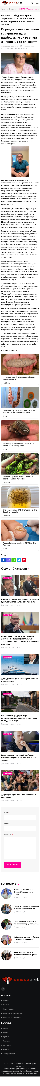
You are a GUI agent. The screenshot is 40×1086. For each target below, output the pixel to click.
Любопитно (7, 1045)
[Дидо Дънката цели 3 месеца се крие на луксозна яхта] (20, 664)
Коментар (8, 835)
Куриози (6, 1037)
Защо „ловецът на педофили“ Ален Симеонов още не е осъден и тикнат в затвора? (18, 757)
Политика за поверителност (13, 1013)
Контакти (6, 1005)
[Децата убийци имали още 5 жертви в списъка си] (20, 780)
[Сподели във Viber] (8, 560)
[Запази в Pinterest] (24, 560)
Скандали (12, 9)
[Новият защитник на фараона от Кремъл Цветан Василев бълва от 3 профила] (20, 585)
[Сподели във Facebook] (3, 560)
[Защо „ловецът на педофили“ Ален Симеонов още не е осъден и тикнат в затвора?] (20, 741)
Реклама (6, 1000)
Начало (3, 9)
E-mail (6, 823)
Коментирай (12, 865)
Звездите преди (9, 1053)
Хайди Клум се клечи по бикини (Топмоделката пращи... (24, 892)
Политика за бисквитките (12, 1017)
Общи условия (8, 1009)
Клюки (5, 1032)
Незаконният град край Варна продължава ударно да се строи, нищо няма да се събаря (19, 718)
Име (6, 812)
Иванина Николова (10, 46)
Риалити (6, 1049)
